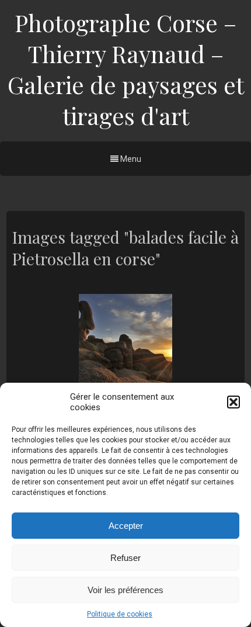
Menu (129, 159)
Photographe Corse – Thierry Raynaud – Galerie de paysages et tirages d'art (126, 69)
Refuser (125, 558)
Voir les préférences (125, 590)
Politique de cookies (119, 614)
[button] (233, 402)
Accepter (126, 526)
